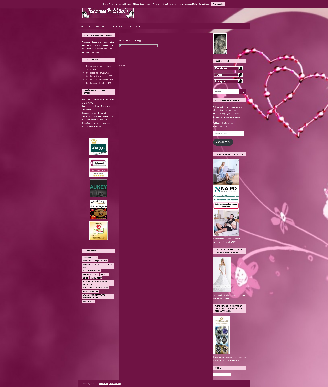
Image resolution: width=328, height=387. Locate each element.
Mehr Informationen (201, 4)
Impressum (117, 26)
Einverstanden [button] (218, 4)
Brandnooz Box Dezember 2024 (99, 76)
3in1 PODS (87, 257)
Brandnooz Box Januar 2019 (95, 261)
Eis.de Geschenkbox (91, 271)
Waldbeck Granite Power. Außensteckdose (94, 296)
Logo (122, 65)
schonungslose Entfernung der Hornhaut (97, 283)
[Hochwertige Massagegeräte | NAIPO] (226, 235)
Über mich (101, 26)
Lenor (85, 278)
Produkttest (96, 278)
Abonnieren (223, 142)
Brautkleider (228, 295)
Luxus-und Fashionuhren (235, 357)
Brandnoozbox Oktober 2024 (98, 83)
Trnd (106, 288)
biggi (139, 41)
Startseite (86, 26)
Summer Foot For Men (92, 288)
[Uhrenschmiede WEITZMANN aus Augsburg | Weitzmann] (221, 353)
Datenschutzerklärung (103, 48)
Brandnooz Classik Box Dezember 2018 (97, 265)
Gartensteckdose (90, 274)
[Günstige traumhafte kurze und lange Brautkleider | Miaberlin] (222, 291)
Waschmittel (88, 301)
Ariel (95, 257)
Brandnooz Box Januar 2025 (98, 73)
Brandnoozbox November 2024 (99, 79)
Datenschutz (134, 26)
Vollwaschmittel (90, 291)
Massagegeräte (231, 239)
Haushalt (105, 274)
